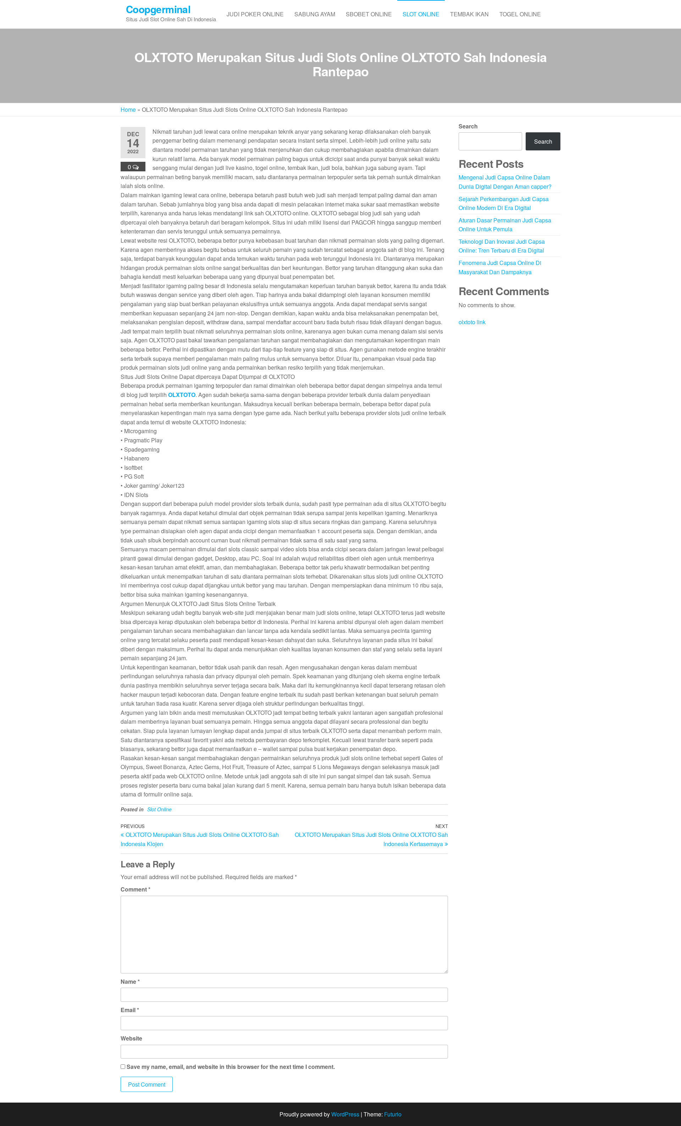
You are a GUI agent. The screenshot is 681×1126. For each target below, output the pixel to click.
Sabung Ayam (314, 14)
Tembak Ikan (469, 14)
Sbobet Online (369, 14)
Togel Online (520, 14)
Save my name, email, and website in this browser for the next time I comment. (231, 1066)
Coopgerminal (158, 9)
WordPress (345, 1114)
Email (130, 1010)
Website (131, 1038)
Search (468, 126)
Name (130, 981)
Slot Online (421, 14)
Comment (135, 889)
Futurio (393, 1114)
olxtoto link (472, 322)
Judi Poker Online (255, 14)
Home (128, 109)
